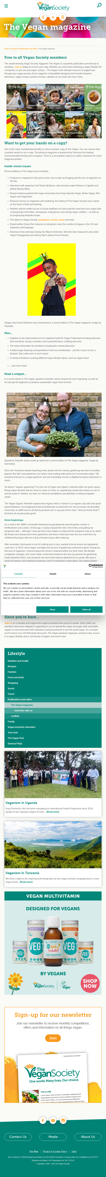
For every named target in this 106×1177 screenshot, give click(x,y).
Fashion (12, 672)
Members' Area (62, 17)
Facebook (42, 1120)
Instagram (63, 1120)
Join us (18, 67)
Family (11, 721)
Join (53, 17)
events (54, 220)
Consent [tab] (18, 574)
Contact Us (17, 1137)
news (61, 220)
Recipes (12, 666)
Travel (11, 694)
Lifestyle (14, 49)
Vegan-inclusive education (21, 727)
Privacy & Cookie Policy (55, 1151)
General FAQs (15, 743)
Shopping (13, 683)
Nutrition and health (18, 661)
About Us (88, 1137)
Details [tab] (53, 574)
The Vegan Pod (16, 738)
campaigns (44, 220)
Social (11, 688)
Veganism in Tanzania (22, 873)
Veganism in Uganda (21, 803)
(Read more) (52, 812)
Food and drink (16, 677)
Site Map (34, 1151)
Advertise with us (23, 710)
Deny (52, 609)
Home (6, 49)
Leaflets (15, 716)
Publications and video (28, 49)
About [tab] (88, 574)
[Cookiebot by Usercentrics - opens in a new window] (91, 566)
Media (53, 1137)
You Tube (53, 1120)
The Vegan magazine (22, 705)
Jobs (73, 1151)
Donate (43, 17)
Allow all (86, 609)
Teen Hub (13, 732)
